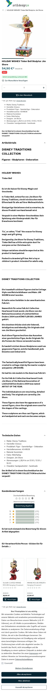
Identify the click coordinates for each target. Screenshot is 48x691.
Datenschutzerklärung (24, 659)
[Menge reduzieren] (4, 87)
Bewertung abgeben (24, 506)
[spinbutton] (24, 87)
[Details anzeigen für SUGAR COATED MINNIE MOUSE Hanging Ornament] (13, 569)
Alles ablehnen (24, 681)
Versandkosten (21, 101)
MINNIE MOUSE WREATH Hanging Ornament (36, 584)
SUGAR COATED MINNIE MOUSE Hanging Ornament (13, 584)
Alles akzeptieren (24, 674)
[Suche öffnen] (45, 3)
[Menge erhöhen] (43, 87)
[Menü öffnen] (2, 3)
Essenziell (8, 663)
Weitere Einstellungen (24, 668)
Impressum (33, 653)
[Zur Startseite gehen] (17, 3)
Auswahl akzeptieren (24, 687)
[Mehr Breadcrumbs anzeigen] (3, 10)
